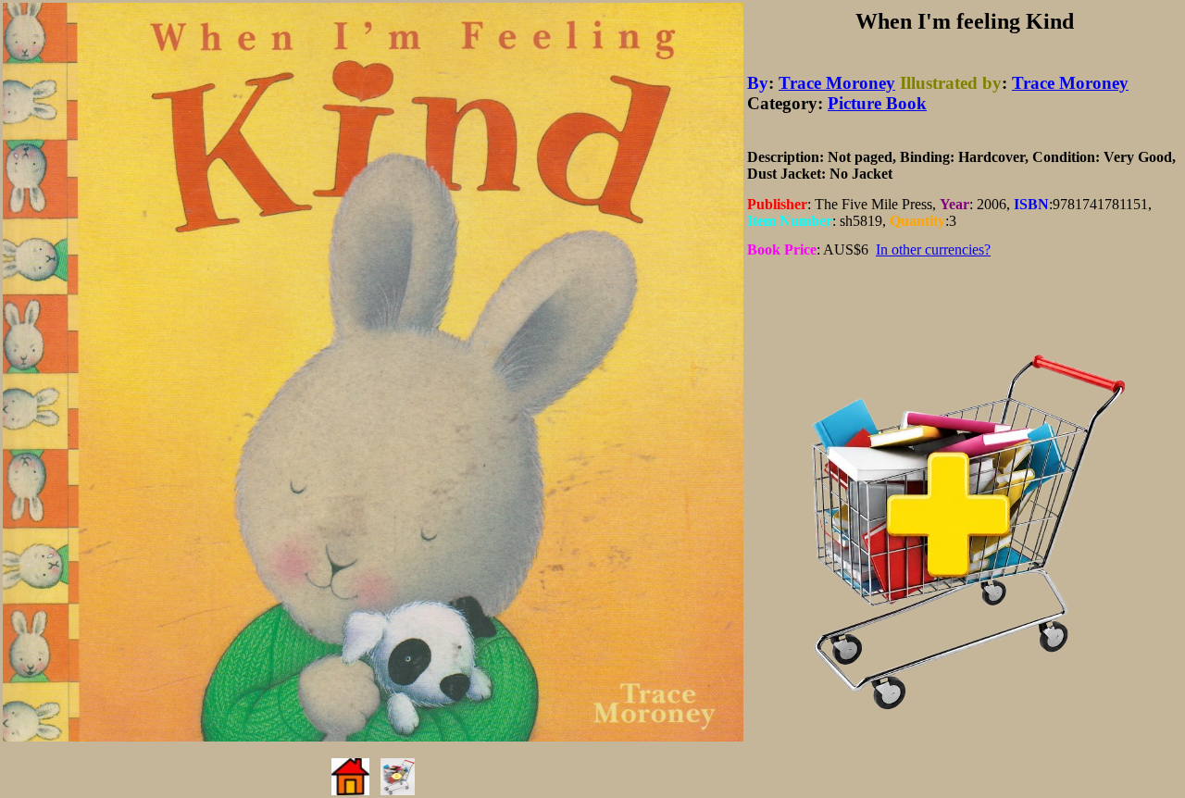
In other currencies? (933, 249)
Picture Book (877, 103)
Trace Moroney (837, 83)
